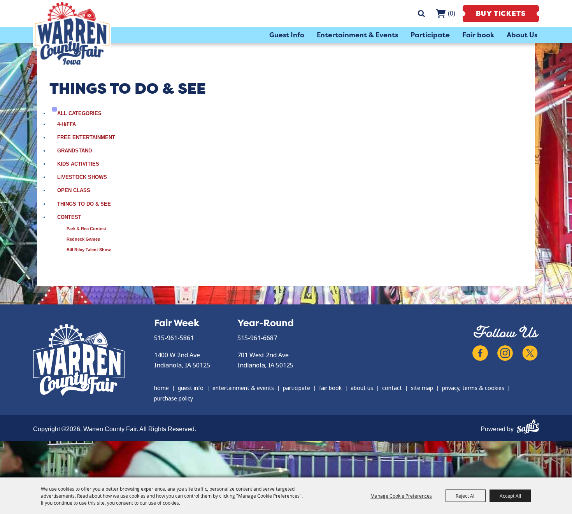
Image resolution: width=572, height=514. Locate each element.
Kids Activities (78, 164)
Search (421, 13)
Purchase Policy (173, 398)
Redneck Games (83, 239)
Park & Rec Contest (86, 228)
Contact (392, 388)
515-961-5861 (174, 338)
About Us (522, 35)
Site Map (422, 388)
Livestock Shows (82, 177)
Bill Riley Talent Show (89, 249)
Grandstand (74, 151)
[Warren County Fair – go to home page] (79, 360)
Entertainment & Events (357, 35)
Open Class (73, 190)
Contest (69, 217)
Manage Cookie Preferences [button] (401, 496)
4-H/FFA (66, 124)
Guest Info (286, 35)
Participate (430, 35)
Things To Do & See (84, 204)
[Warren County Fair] (72, 33)
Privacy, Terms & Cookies (473, 388)
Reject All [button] (465, 496)
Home (161, 388)
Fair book (478, 35)
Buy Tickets (501, 13)
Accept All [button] (510, 496)
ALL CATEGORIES (79, 113)
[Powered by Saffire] (528, 425)
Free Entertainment (86, 137)
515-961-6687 (257, 338)
